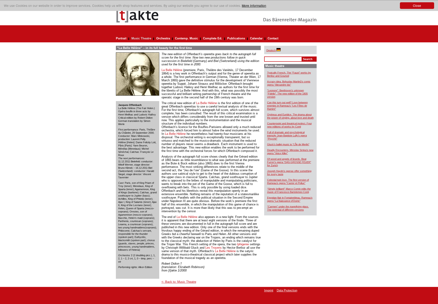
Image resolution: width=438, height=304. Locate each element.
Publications (236, 38)
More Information (254, 5)
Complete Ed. (212, 38)
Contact (273, 38)
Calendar (256, 38)
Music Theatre (141, 38)
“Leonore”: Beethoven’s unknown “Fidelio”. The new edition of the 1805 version (287, 93)
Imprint (268, 290)
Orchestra (163, 38)
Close (417, 5)
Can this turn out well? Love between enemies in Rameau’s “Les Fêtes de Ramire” (287, 105)
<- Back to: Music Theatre (179, 282)
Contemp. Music (186, 38)
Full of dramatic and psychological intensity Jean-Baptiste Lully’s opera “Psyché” (287, 135)
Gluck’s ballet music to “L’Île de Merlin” (288, 144)
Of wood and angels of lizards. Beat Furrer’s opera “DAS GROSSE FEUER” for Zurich (289, 162)
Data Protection (287, 290)
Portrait (121, 38)
